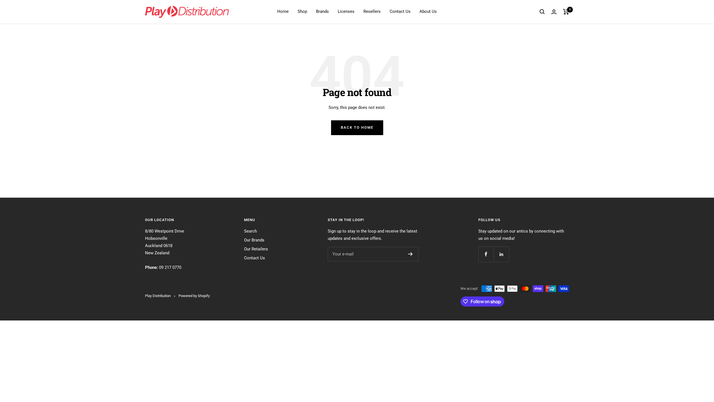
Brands (322, 11)
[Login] (553, 11)
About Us (428, 11)
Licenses (346, 11)
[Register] (410, 254)
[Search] (542, 11)
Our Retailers (256, 249)
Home (283, 11)
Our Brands (254, 240)
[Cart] (566, 12)
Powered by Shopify (194, 296)
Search (250, 231)
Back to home (357, 127)
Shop (302, 11)
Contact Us (400, 11)
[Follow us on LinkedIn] (501, 254)
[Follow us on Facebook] (486, 254)
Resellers (372, 11)
